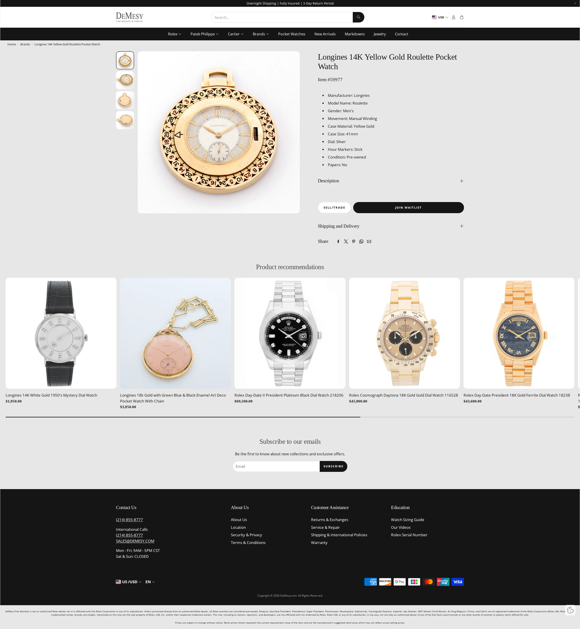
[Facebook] (338, 241)
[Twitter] (346, 241)
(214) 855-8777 (129, 519)
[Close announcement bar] (575, 3)
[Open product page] (61, 333)
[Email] (369, 241)
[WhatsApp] (361, 241)
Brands (25, 44)
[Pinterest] (354, 241)
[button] (287, 17)
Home (11, 44)
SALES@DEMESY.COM (135, 541)
